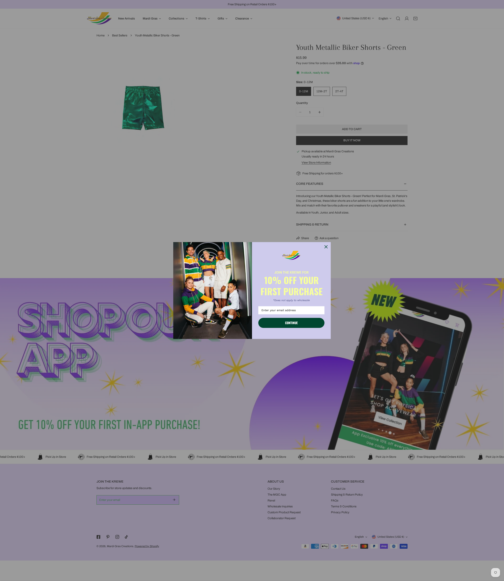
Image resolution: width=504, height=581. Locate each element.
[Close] (326, 247)
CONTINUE (291, 322)
